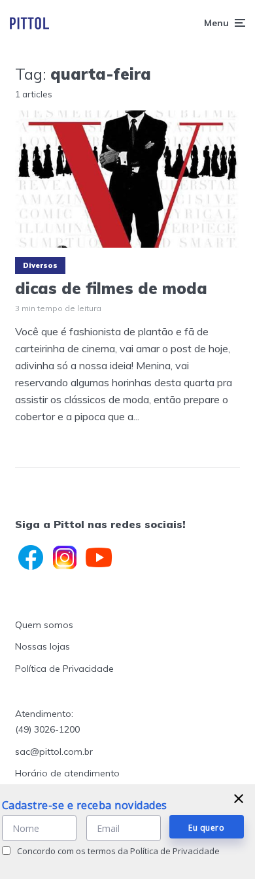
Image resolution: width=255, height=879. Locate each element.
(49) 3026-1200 (47, 729)
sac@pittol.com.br (54, 751)
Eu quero (206, 827)
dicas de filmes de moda (111, 288)
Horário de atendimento (67, 773)
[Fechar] (238, 798)
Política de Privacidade (64, 668)
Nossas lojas (42, 646)
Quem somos (44, 625)
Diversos (40, 265)
